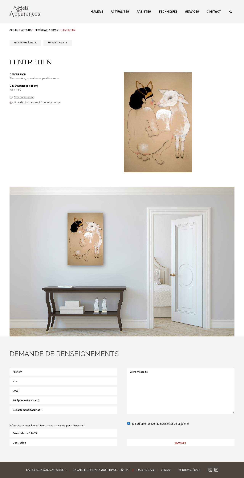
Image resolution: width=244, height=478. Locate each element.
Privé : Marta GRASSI (47, 30)
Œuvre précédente (25, 42)
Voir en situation (24, 97)
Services (192, 11)
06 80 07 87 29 (146, 470)
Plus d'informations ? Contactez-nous (37, 102)
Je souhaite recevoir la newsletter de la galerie (160, 423)
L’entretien (68, 30)
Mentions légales (190, 470)
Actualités (120, 11)
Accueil (14, 30)
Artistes (144, 11)
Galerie (97, 11)
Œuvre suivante (57, 42)
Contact (214, 11)
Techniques (168, 11)
